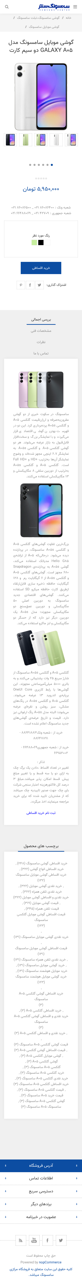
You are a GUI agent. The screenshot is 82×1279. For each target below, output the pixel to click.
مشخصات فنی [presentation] (41, 331)
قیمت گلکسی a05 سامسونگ (44, 1090)
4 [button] (39, 165)
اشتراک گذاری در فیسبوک (30, 285)
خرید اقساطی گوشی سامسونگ (46, 863)
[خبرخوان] (20, 1240)
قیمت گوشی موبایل (45, 903)
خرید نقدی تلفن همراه (47, 891)
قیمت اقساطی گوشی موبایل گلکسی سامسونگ (41, 917)
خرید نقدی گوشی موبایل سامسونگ (45, 937)
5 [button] (34, 165)
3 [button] (43, 165)
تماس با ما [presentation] (41, 353)
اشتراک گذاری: (56, 285)
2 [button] (47, 165)
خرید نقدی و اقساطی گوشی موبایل (45, 897)
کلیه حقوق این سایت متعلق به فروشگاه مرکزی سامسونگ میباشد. (41, 1272)
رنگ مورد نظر (41, 235)
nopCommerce (50, 1262)
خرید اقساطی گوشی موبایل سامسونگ (41, 874)
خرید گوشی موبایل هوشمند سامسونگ (41, 976)
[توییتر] (61, 1240)
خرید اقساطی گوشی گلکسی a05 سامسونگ (41, 996)
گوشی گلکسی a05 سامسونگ (45, 1101)
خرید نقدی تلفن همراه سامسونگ (43, 959)
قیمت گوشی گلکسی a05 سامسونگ (43, 1044)
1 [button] (52, 165)
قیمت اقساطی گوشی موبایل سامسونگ (41, 948)
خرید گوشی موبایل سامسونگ (45, 965)
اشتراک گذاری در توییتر (39, 285)
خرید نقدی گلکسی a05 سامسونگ (45, 1078)
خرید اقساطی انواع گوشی (47, 869)
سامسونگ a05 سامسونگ (43, 1106)
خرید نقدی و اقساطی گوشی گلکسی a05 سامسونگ (41, 1019)
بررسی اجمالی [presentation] (41, 320)
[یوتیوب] (34, 1240)
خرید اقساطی (41, 268)
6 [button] (30, 165)
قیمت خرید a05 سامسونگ (45, 1095)
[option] (71, 145)
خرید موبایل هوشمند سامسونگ (46, 971)
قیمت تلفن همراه (47, 908)
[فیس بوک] (47, 1240)
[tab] (41, 320)
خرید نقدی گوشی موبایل (45, 886)
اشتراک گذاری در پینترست (21, 285)
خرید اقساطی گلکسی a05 (44, 1010)
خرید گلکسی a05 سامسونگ (45, 1073)
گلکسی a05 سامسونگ (45, 1067)
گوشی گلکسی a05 (45, 1061)
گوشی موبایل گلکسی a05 (43, 1056)
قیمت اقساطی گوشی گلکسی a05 (42, 1050)
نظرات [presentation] (41, 342)
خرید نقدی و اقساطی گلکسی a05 (42, 1033)
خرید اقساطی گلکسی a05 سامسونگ (44, 1084)
